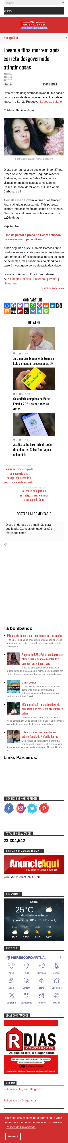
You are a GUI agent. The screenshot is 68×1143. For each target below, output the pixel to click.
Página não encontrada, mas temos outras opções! (35, 635)
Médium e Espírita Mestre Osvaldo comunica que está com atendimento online (42, 708)
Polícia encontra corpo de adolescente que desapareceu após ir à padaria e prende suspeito (18, 475)
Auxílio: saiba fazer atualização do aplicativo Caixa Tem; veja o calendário (32, 449)
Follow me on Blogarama (20, 1100)
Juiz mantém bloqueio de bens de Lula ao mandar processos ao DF (33, 361)
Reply (9, 74)
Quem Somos (29, 682)
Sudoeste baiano (51, 101)
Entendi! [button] (13, 1136)
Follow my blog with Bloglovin (23, 1089)
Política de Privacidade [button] (21, 1127)
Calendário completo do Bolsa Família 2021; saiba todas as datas (31, 403)
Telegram (11, 283)
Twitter (53, 278)
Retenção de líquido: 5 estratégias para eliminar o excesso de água (34, 495)
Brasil (9, 77)
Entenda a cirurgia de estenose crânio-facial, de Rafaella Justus (40, 734)
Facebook (39, 278)
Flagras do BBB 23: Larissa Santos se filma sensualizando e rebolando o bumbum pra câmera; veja (42, 659)
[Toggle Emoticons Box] (6, 544)
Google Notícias (20, 278)
